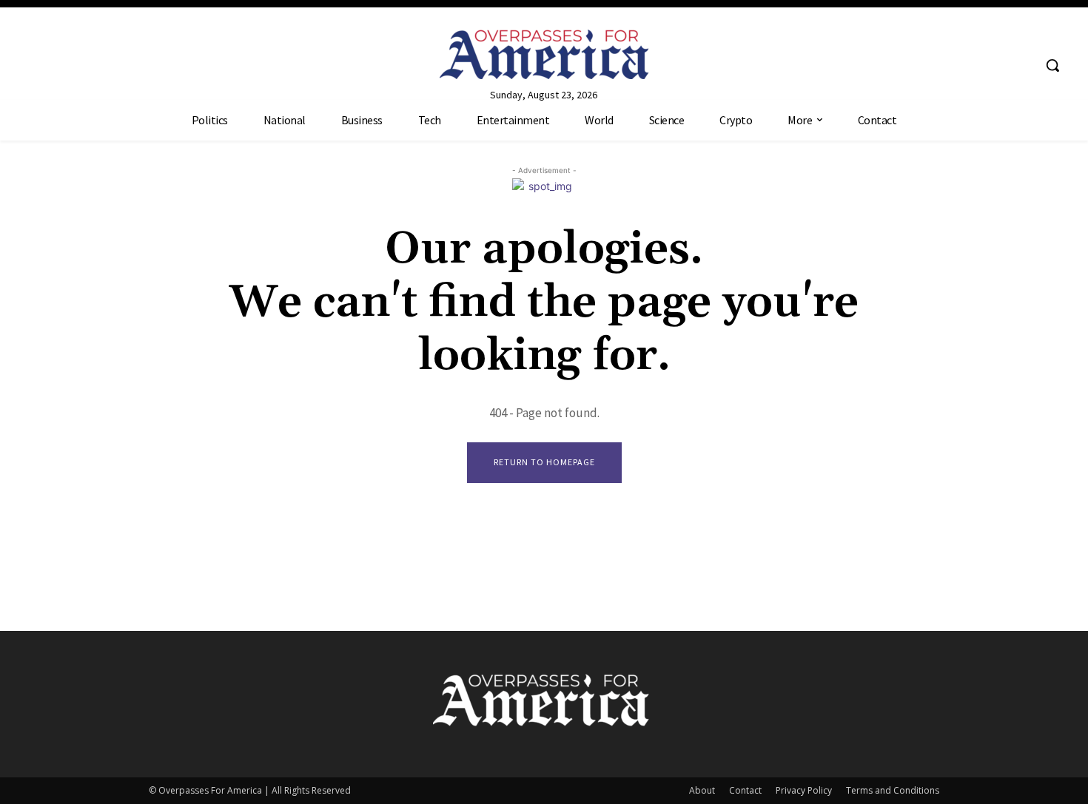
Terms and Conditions (892, 790)
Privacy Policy (804, 790)
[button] (1052, 65)
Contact (745, 790)
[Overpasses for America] (544, 54)
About (702, 790)
